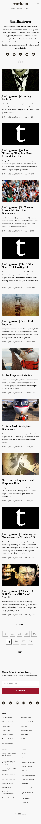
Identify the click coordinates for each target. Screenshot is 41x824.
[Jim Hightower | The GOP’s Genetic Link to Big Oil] (20, 248)
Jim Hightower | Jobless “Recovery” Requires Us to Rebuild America (16, 153)
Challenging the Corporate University (8, 793)
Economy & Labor (26, 718)
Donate (24, 758)
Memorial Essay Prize (28, 788)
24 (34, 634)
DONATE (26, 9)
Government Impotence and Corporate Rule (18, 481)
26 (16, 642)
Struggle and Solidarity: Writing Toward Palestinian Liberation (9, 755)
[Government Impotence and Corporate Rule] (20, 464)
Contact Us (25, 802)
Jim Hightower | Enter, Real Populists (17, 322)
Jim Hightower (9, 117)
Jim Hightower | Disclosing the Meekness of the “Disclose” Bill (19, 535)
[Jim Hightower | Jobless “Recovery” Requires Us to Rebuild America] (20, 134)
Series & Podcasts (7, 743)
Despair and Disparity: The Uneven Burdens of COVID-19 (9, 763)
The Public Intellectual (8, 779)
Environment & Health (27, 722)
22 (19, 634)
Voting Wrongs (6, 788)
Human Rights (6, 726)
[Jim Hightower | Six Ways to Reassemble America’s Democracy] (20, 191)
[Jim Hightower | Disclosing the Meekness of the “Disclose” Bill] (20, 518)
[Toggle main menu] (38, 4)
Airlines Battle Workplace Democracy (16, 427)
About (23, 754)
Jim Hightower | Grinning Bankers (16, 97)
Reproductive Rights (8, 739)
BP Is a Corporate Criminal (17, 375)
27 (23, 642)
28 (30, 642)
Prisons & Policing (7, 735)
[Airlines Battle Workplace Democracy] (20, 410)
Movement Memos (7, 783)
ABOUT (13, 9)
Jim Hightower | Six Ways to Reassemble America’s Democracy (17, 210)
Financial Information (28, 779)
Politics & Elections (26, 730)
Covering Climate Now (8, 798)
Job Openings (26, 798)
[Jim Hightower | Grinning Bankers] (20, 80)
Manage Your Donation (28, 762)
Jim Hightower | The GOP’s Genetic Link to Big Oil (17, 265)
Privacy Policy (26, 784)
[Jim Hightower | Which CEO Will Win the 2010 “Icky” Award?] (20, 575)
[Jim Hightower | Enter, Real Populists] (20, 305)
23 (26, 634)
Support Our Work (27, 767)
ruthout (18, 117)
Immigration (24, 726)
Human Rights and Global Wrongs (9, 769)
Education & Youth (7, 722)
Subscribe (25, 771)
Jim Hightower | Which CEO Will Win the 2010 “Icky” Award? (18, 594)
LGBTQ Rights (6, 730)
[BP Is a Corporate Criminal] (20, 359)
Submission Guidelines (29, 775)
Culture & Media (7, 718)
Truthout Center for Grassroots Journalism (28, 793)
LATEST (19, 9)
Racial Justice (25, 735)
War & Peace (24, 739)
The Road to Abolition (8, 775)
